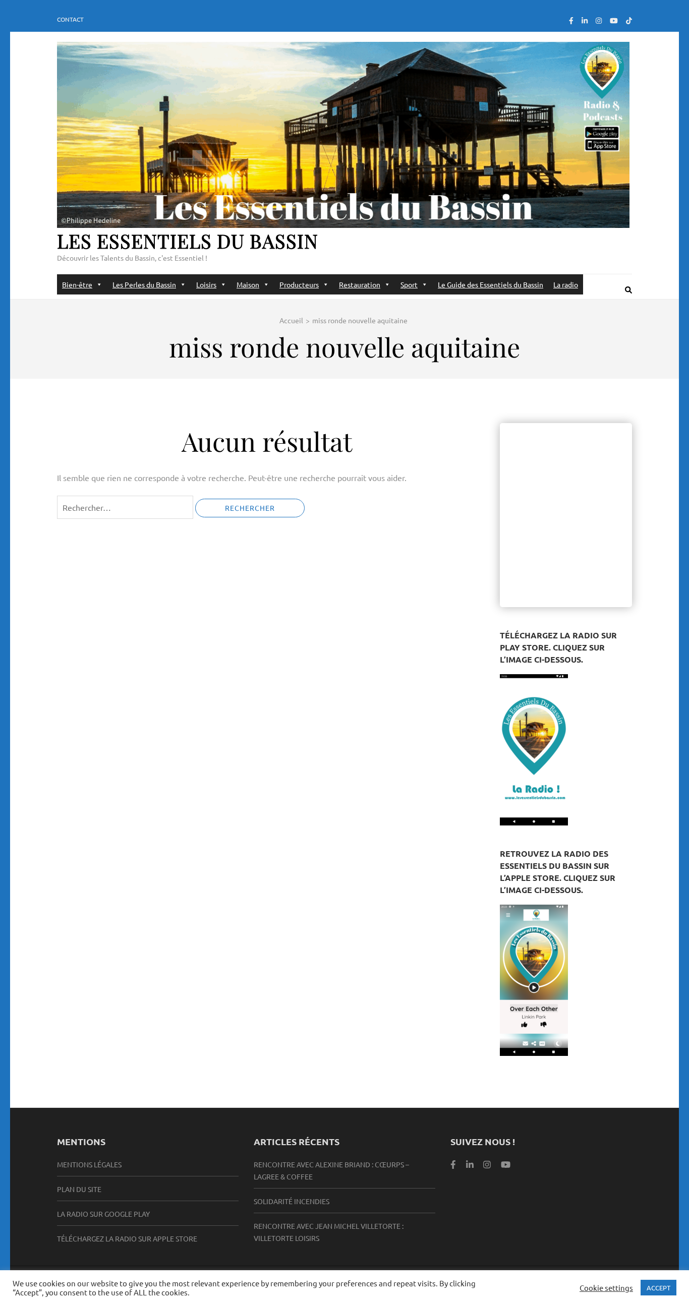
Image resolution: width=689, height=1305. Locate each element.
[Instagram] (599, 20)
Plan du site (79, 1189)
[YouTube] (614, 20)
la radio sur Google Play (103, 1213)
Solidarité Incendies (291, 1201)
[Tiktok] (629, 20)
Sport (409, 284)
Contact (70, 19)
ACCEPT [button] (658, 1287)
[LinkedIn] (585, 20)
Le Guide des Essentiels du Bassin (490, 284)
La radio (565, 284)
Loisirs (206, 284)
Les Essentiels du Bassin (187, 241)
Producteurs (299, 284)
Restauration (359, 284)
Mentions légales (89, 1164)
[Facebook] (571, 20)
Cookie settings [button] (606, 1287)
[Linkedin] (470, 1164)
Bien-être (77, 284)
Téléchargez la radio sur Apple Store (127, 1238)
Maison (248, 284)
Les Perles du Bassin (144, 284)
